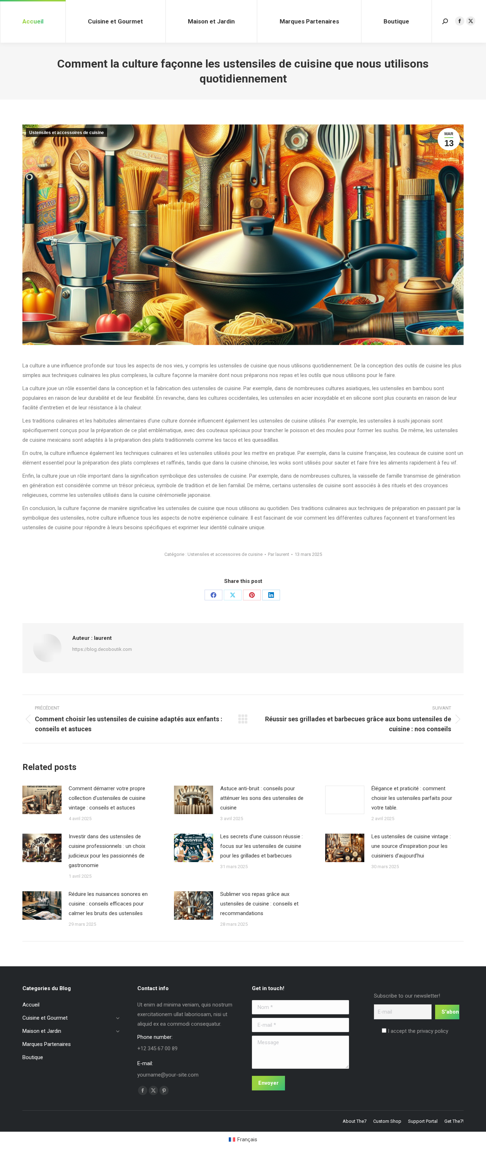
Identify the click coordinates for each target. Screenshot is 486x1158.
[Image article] (42, 800)
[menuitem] (243, 1139)
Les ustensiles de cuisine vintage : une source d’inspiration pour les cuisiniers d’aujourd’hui (411, 846)
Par (278, 554)
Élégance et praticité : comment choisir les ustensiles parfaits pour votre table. (411, 798)
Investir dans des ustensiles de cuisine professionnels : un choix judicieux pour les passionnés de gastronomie (107, 850)
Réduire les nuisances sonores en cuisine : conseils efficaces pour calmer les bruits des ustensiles (108, 904)
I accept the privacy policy (417, 1031)
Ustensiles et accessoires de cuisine (66, 132)
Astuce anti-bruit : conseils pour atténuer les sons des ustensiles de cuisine (261, 798)
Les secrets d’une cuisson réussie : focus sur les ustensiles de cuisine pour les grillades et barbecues (261, 846)
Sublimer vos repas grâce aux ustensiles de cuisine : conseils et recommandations (259, 904)
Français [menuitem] (247, 1139)
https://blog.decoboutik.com (102, 649)
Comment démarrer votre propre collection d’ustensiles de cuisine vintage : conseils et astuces (107, 798)
